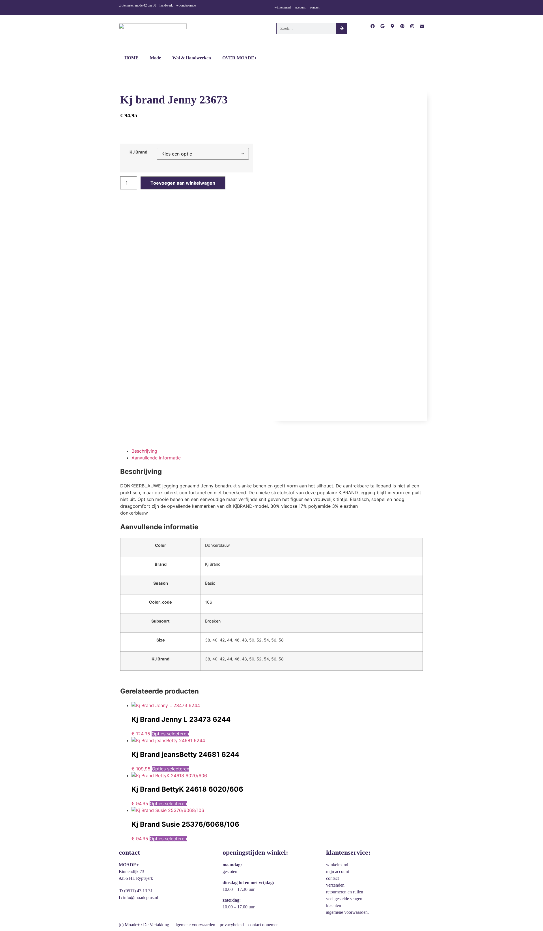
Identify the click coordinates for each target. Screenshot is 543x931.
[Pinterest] (402, 26)
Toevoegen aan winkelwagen (182, 183)
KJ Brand (138, 152)
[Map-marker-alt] (392, 26)
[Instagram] (412, 26)
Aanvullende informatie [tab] (156, 458)
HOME (131, 57)
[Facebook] (372, 26)
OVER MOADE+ (239, 57)
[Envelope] (422, 26)
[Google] (382, 26)
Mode (155, 57)
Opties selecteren (170, 733)
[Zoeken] (341, 28)
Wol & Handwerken (191, 57)
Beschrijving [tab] (144, 451)
